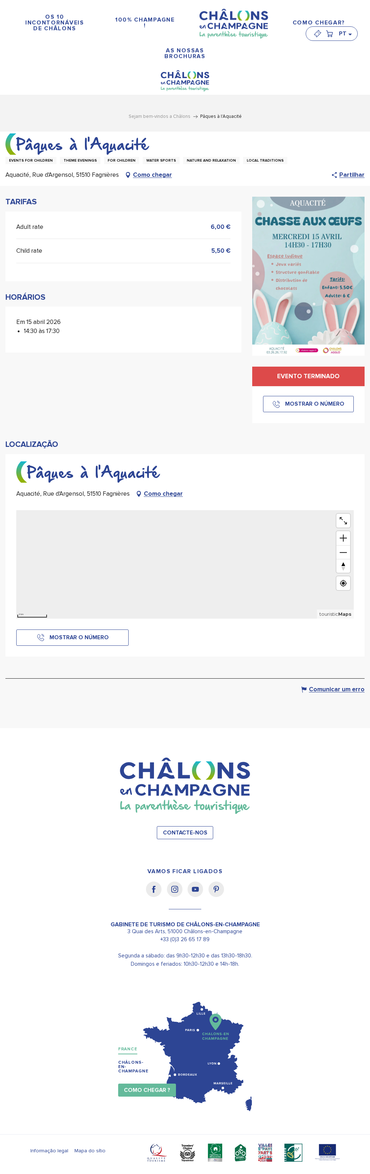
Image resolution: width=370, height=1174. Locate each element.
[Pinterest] (216, 894)
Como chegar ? (147, 1090)
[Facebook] (156, 894)
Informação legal (49, 1151)
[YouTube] (198, 894)
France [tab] (127, 1049)
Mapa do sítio (90, 1151)
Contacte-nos (185, 832)
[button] (345, 33)
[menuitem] (54, 23)
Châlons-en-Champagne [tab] (133, 1067)
